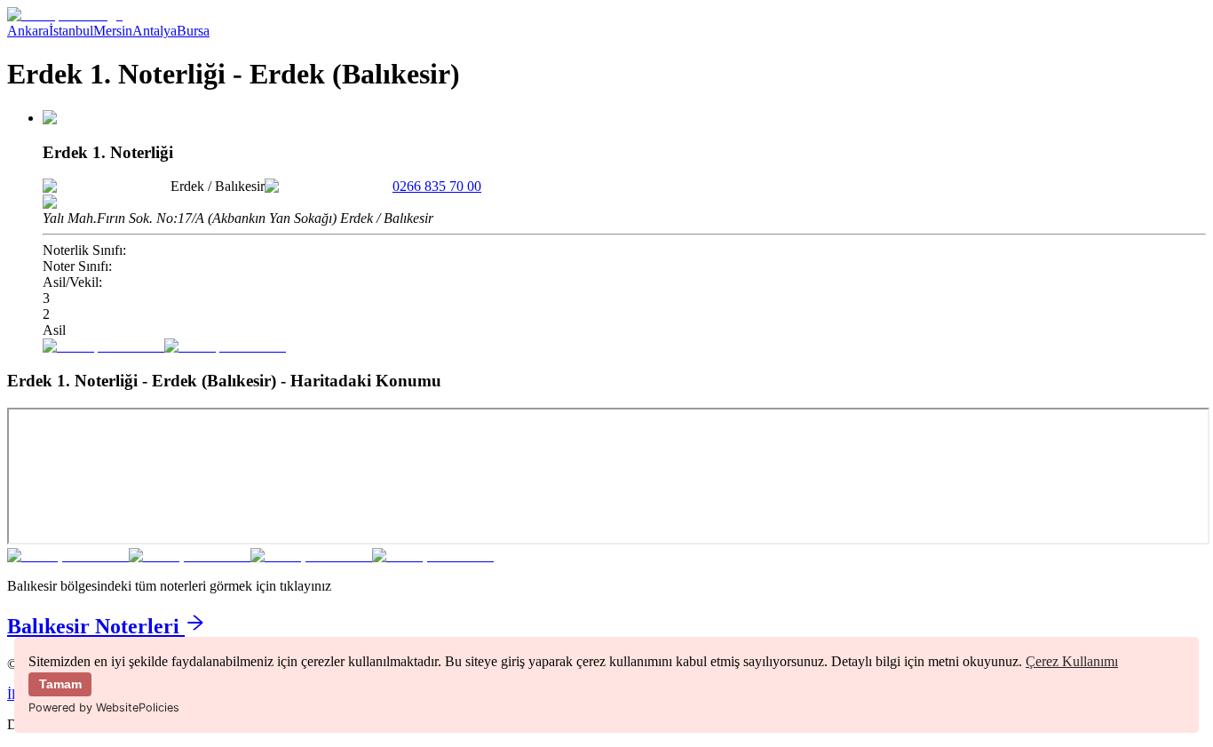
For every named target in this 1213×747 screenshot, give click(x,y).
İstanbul (71, 30)
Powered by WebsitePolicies (103, 707)
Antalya (154, 30)
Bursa (193, 30)
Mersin (112, 30)
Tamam (60, 684)
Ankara (28, 30)
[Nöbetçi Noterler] (65, 14)
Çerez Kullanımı (1072, 661)
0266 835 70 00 (436, 186)
